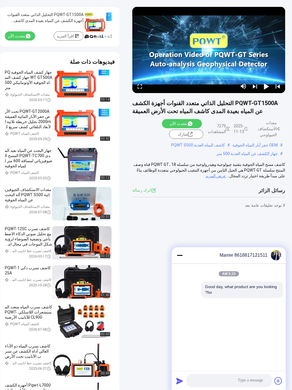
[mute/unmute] (243, 86)
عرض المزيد (216, 176)
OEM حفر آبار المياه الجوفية (255, 145)
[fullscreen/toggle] (139, 86)
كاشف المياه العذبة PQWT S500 (198, 145)
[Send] (179, 381)
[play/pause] (266, 86)
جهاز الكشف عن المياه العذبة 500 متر (247, 153)
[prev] (277, 86)
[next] (255, 86)
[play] (209, 50)
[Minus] (179, 255)
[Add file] (278, 381)
